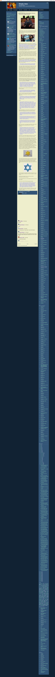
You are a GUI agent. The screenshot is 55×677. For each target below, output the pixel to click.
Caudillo (44, 587)
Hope (46, 594)
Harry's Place (42, 167)
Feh (47, 589)
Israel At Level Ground (44, 248)
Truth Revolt (42, 379)
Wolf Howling (42, 254)
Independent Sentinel (43, 310)
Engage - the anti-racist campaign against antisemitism (44, 119)
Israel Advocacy (43, 634)
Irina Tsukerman (43, 210)
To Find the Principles (44, 242)
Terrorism (47, 603)
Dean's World (42, 204)
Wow (45, 605)
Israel (41, 642)
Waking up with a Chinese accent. (11, 14)
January (42, 464)
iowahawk (42, 284)
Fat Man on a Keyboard (44, 153)
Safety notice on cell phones (44, 489)
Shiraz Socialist (43, 212)
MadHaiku (42, 147)
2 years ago (15, 44)
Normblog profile (42, 22)
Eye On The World (43, 75)
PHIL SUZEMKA (43, 358)
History (43, 594)
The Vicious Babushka (44, 368)
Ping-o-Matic (8, 55)
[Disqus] (27, 207)
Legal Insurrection (43, 45)
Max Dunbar (42, 320)
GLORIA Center (43, 373)
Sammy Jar (10, 21)
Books (47, 586)
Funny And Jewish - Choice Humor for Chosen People (44, 388)
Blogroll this (40, 586)
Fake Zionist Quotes (43, 635)
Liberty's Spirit (43, 169)
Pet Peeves (46, 598)
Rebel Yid (42, 86)
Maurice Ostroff (43, 628)
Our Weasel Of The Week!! (43, 475)
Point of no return (43, 159)
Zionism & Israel (43, 643)
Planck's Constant (43, 214)
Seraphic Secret (43, 155)
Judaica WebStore (41, 9)
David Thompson (43, 149)
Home (7, 9)
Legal (29, 9)
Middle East (45, 596)
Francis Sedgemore (43, 165)
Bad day (45, 584)
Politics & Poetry (43, 417)
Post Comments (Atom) (24, 245)
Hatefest (46, 593)
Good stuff (44, 592)
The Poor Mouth (43, 292)
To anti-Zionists (25, 9)
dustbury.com (42, 246)
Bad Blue (41, 38)
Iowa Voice (42, 659)
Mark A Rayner (43, 73)
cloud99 (10, 38)
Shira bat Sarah (43, 286)
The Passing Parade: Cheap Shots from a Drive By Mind (44, 84)
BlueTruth (42, 354)
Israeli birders (42, 657)
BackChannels (43, 65)
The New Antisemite (43, 161)
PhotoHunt (41, 599)
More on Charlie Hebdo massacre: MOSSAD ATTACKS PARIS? (43, 546)
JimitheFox (41, 15)
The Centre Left (43, 173)
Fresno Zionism (43, 282)
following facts (25, 110)
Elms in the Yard (43, 661)
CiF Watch (42, 157)
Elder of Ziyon (43, 51)
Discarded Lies (43, 375)
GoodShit (42, 312)
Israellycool (42, 61)
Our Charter (10, 9)
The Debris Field (43, 216)
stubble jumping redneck (44, 258)
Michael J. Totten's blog (44, 199)
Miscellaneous (41, 597)
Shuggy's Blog (43, 252)
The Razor (42, 208)
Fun (42, 590)
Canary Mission (43, 383)
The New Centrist (43, 280)
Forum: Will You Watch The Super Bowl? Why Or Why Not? (44, 484)
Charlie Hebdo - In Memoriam (44, 533)
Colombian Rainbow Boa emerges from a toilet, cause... (43, 518)
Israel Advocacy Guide (44, 629)
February (42, 463)
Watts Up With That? (43, 43)
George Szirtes (43, 171)
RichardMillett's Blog (43, 381)
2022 (40, 444)
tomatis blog (42, 393)
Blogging (46, 585)
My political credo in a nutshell (44, 532)
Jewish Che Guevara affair (34, 9)
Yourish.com (42, 256)
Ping (12, 55)
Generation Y (42, 77)
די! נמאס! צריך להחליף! (43, 470)
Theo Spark (42, 71)
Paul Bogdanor (43, 439)
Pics (46, 599)
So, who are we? (15, 9)
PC (42, 598)
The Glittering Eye (43, 63)
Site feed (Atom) (42, 23)
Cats (41, 587)
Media (40, 596)
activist (34, 67)
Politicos (40, 600)
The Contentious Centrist (44, 294)
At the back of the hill (43, 53)
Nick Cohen (41, 29)
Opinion (40, 598)
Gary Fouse (42, 308)
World (42, 605)
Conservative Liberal (43, 423)
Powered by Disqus (9, 52)
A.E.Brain (42, 151)
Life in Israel (42, 57)
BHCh (9, 45)
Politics (44, 600)
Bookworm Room (43, 318)
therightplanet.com (43, 360)
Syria (44, 603)
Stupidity (40, 603)
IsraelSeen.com (43, 49)
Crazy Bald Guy (43, 316)
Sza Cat (10, 27)
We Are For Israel (43, 163)
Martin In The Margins (44, 244)
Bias (42, 585)
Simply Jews (23, 4)
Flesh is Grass (43, 90)
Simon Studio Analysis (44, 421)
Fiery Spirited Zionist (43, 240)
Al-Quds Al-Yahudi (43, 362)
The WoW (42, 604)
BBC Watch (42, 88)
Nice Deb (42, 250)
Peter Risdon (42, 238)
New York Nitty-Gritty (43, 665)
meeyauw (42, 653)
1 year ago (11, 32)
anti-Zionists (46, 583)
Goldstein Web (43, 69)
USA (39, 605)
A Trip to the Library (42, 568)
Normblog (42, 290)
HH (39, 594)
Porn (47, 600)
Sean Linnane (42, 218)
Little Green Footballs (43, 47)
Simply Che (45, 602)
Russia (40, 602)
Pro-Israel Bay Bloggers (44, 322)
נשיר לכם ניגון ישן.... (42, 563)
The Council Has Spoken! (43, 492)
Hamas (43, 593)
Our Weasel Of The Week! (43, 567)
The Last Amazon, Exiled (44, 206)
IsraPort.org (42, 655)
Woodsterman (42, 306)
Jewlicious (42, 59)
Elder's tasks (43, 589)
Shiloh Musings (43, 67)
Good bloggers (42, 591)
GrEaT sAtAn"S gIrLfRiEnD (44, 220)
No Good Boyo (43, 288)
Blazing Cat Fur (43, 55)
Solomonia (42, 356)
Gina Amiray (10, 33)
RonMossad (42, 415)
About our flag (20, 9)
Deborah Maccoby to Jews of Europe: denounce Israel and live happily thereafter (27, 14)
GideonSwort (41, 14)
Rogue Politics (43, 377)
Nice (47, 597)
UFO (46, 604)
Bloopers (43, 586)
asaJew (42, 584)
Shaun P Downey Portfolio (44, 663)
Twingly (11, 55)
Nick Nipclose (42, 419)
